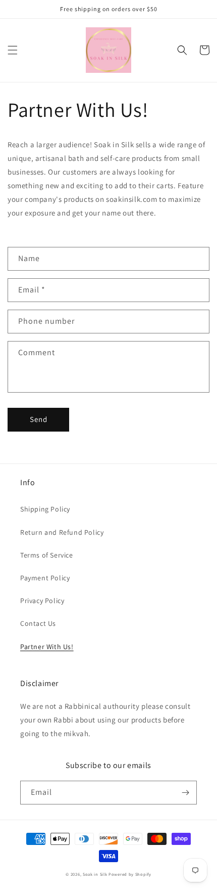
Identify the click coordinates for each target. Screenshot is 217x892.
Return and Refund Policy (61, 532)
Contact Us (38, 623)
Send (38, 419)
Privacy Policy (42, 600)
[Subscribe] (185, 792)
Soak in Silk (95, 874)
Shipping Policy (45, 509)
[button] (13, 50)
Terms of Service (46, 555)
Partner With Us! (47, 646)
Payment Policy (45, 577)
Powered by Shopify (129, 874)
